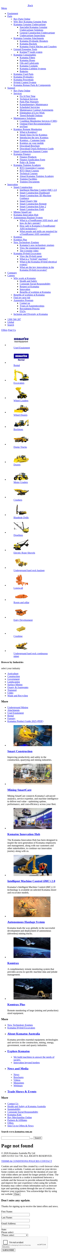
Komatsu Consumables (25, 54)
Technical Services (29, 99)
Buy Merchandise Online (19, 1117)
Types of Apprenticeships (32, 306)
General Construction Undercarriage (37, 32)
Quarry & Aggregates (17, 687)
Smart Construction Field (32, 209)
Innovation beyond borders (27, 1062)
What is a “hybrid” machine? (34, 259)
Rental (10, 715)
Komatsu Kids (14, 1114)
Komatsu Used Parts (23, 74)
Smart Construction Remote (33, 203)
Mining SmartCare (23, 212)
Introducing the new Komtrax (34, 137)
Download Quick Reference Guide (37, 148)
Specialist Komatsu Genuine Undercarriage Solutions (33, 28)
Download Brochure (30, 146)
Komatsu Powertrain (24, 79)
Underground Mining (17, 707)
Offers (4, 330)
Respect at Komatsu (29, 286)
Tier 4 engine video (29, 250)
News (16, 1074)
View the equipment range (32, 248)
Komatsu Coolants (29, 66)
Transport (12, 690)
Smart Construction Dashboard (35, 192)
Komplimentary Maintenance (34, 104)
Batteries (24, 71)
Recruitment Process (30, 308)
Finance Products (28, 157)
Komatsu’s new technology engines (37, 245)
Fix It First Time (27, 96)
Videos (17, 1080)
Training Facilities (28, 179)
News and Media (17, 1068)
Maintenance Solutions (25, 118)
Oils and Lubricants (29, 63)
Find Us (12, 330)
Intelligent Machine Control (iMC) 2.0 (38, 190)
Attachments (13, 710)
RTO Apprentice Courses (32, 168)
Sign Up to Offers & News (20, 1125)
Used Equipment (15, 713)
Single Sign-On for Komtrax (33, 135)
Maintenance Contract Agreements (36, 110)
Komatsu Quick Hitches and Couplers (38, 46)
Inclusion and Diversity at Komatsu (31, 314)
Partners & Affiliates (17, 1120)
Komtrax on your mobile (32, 143)
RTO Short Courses (29, 170)
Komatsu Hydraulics (24, 77)
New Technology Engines (26, 242)
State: (4, 1229)
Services (18, 93)
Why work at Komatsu (25, 278)
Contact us (25, 303)
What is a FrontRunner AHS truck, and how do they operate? (39, 221)
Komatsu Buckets (28, 43)
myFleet (24, 126)
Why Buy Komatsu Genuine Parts (30, 21)
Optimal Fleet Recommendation (35, 123)
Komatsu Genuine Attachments (29, 38)
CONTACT (46, 1161)
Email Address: (8, 1223)
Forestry (11, 718)
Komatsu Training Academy (27, 165)
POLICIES (34, 1161)
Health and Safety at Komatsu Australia (26, 1106)
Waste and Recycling (17, 695)
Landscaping (13, 682)
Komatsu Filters (27, 57)
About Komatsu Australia (23, 1033)
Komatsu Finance (22, 154)
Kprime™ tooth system (31, 52)
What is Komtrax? (28, 132)
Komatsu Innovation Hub (26, 215)
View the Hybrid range (31, 256)
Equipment (12, 13)
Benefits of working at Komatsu (35, 292)
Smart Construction (23, 187)
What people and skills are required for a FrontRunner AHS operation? (38, 232)
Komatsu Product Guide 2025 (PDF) (25, 721)
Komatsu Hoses (27, 60)
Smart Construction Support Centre (31, 151)
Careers (11, 275)
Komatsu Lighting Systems (33, 68)
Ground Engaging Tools (25, 49)
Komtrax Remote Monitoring (28, 129)
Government (13, 679)
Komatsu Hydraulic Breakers (34, 41)
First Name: (7, 1211)
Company (12, 272)
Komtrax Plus (20, 239)
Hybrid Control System (25, 82)
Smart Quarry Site (28, 201)
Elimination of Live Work (32, 112)
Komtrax (18, 237)
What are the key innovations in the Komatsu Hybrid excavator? (37, 268)
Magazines (19, 1082)
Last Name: (6, 1217)
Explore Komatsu (18, 1051)
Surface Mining (14, 684)
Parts (9, 16)
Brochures (19, 1077)
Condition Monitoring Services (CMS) (38, 121)
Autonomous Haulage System (28, 217)
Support (11, 88)
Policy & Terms (27, 162)
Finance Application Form (32, 159)
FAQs (23, 311)
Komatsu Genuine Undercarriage (30, 24)
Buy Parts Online (22, 19)
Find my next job (22, 297)
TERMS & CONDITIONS (15, 1161)
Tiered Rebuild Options (31, 115)
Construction (13, 676)
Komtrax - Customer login (32, 140)
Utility (10, 693)
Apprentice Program (23, 300)
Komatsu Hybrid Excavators (27, 253)
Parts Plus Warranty (29, 101)
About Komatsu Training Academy (37, 176)
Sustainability (13, 1109)
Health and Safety (28, 281)
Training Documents (30, 181)
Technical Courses (29, 173)
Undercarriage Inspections (32, 35)
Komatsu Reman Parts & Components (32, 85)
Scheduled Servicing (30, 107)
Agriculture (12, 673)
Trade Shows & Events (21, 1091)
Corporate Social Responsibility (35, 283)
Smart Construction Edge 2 (33, 206)
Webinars (18, 1085)
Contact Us (12, 1103)
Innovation (12, 184)
